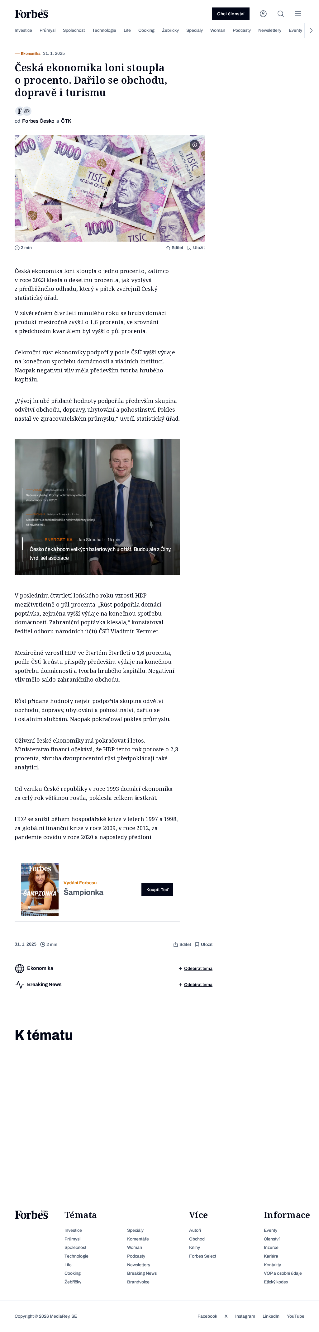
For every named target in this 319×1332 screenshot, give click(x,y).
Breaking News (142, 1273)
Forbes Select (202, 1256)
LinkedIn (271, 1316)
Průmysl (47, 30)
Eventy (295, 30)
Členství (271, 1239)
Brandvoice (138, 1282)
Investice (23, 30)
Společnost (74, 30)
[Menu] (298, 13)
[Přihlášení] (263, 13)
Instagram (245, 1316)
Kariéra (271, 1256)
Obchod (197, 1239)
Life (127, 30)
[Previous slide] (8, 30)
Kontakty (272, 1265)
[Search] (280, 13)
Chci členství (231, 14)
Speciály (194, 30)
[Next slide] (310, 30)
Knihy (194, 1247)
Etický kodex (276, 1282)
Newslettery (269, 30)
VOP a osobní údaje (283, 1273)
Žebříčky (170, 30)
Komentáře (138, 1239)
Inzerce (271, 1247)
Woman (217, 30)
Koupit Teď (157, 889)
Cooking (146, 30)
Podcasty (242, 30)
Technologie (104, 30)
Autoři (195, 1230)
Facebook (207, 1316)
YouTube (295, 1316)
